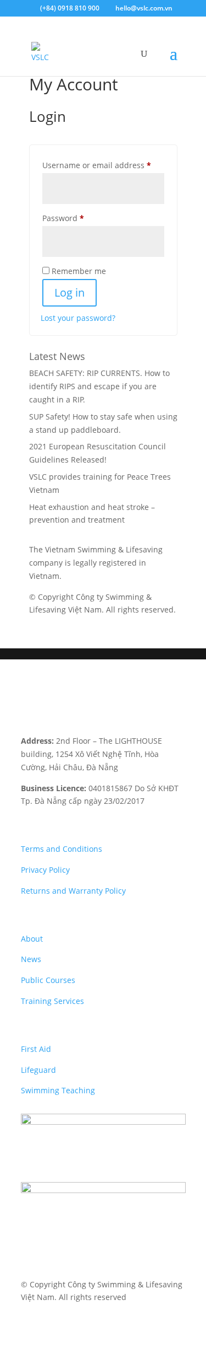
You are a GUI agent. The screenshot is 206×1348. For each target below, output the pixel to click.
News (31, 959)
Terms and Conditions (61, 849)
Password (80, 217)
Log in (69, 292)
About (32, 938)
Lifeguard (38, 1070)
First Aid (36, 1049)
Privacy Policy (45, 869)
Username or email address (103, 164)
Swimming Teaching (58, 1090)
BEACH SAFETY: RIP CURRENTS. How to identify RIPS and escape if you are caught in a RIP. (99, 386)
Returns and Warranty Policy (73, 890)
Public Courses (48, 980)
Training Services (52, 1001)
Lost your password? (78, 318)
